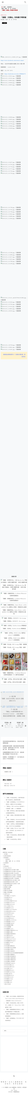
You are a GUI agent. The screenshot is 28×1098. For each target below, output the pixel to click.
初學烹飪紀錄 (7, 856)
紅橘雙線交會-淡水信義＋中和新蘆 (12, 875)
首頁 (4, 7)
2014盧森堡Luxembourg (10, 920)
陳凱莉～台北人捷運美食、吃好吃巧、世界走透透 (14, 2)
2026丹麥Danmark (8, 977)
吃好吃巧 (8, 859)
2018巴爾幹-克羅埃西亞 (10, 958)
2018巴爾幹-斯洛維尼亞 (10, 956)
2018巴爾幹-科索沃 (9, 949)
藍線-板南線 (7, 888)
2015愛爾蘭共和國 (8, 925)
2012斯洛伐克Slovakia (10, 911)
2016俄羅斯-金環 (8, 932)
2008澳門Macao (8, 897)
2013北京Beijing (8, 914)
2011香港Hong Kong (9, 904)
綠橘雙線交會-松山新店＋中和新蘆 (12, 876)
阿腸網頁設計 (16, 1091)
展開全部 (5, 852)
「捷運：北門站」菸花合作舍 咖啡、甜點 (14, 682)
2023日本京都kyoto (9, 965)
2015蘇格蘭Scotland (9, 921)
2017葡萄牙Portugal (9, 937)
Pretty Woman (8, 868)
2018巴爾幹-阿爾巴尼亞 (10, 959)
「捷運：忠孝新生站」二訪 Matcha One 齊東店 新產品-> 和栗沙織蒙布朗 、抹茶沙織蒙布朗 (14, 587)
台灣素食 (6, 862)
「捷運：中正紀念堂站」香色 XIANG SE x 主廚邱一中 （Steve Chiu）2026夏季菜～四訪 (14, 1005)
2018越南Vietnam (8, 942)
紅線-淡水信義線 (8, 885)
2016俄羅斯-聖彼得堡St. (10, 933)
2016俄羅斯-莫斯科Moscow (11, 930)
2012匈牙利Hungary (9, 913)
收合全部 (10, 852)
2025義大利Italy (8, 973)
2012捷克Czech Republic (10, 909)
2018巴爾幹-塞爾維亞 (9, 954)
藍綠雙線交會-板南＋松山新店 (11, 873)
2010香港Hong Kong (9, 902)
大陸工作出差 (7, 984)
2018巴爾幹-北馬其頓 (9, 961)
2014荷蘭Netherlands (9, 916)
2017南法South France (10, 939)
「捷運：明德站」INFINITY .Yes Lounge (13, 621)
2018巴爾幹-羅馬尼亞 (9, 945)
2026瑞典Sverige (8, 978)
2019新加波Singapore (9, 963)
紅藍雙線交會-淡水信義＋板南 (11, 869)
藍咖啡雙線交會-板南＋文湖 (11, 881)
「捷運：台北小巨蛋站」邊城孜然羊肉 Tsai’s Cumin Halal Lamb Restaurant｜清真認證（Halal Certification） (14, 998)
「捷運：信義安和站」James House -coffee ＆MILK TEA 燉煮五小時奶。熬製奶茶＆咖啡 (14, 611)
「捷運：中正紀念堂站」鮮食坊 (13, 839)
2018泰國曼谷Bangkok (10, 940)
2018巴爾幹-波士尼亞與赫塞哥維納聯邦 (13, 952)
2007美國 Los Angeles (10, 895)
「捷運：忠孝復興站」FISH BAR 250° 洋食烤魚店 (14, 1019)
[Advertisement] (14, 41)
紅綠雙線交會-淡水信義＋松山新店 (12, 871)
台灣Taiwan (7, 894)
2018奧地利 (7, 944)
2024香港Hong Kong (9, 971)
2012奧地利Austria (9, 907)
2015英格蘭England (9, 923)
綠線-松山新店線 (8, 890)
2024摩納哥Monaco (9, 970)
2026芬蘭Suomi (8, 982)
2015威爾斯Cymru (8, 928)
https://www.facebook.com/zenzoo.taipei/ (12, 60)
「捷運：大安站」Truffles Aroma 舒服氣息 (14, 628)
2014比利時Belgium (9, 918)
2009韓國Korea (8, 899)
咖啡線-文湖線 (7, 887)
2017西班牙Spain (8, 935)
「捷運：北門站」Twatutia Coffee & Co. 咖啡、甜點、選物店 (9, 727)
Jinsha (15, 1090)
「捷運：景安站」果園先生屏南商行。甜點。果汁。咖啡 (19, 726)
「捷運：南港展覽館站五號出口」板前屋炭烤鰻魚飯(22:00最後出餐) (14, 1010)
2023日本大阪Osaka (9, 966)
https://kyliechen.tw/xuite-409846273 (15, 74)
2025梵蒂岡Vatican (9, 975)
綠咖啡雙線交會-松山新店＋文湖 (12, 883)
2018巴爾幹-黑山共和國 (10, 947)
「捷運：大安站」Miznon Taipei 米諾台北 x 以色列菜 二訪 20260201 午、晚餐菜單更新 (15, 830)
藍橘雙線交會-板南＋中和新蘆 (11, 878)
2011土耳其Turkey (9, 906)
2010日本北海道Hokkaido (10, 900)
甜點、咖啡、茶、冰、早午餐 (9, 8)
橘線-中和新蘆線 (8, 892)
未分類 (5, 854)
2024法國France (8, 968)
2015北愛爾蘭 (7, 926)
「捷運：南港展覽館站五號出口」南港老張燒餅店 (14, 1015)
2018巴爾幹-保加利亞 (9, 951)
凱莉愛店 (9, 7)
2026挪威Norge (8, 980)
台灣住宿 (6, 866)
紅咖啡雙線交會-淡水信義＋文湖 (12, 880)
